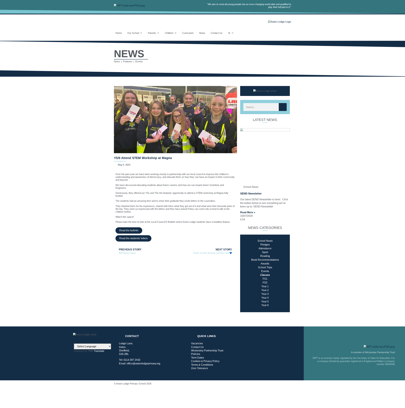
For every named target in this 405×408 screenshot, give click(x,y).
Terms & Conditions (202, 364)
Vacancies (197, 343)
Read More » (247, 212)
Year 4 (265, 297)
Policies (195, 354)
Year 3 (265, 294)
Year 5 (265, 301)
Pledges (265, 244)
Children (169, 33)
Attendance (265, 248)
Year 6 (265, 305)
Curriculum (188, 33)
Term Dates (197, 357)
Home (118, 33)
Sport (265, 252)
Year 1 (265, 286)
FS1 (265, 278)
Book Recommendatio (263, 259)
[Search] (230, 33)
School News (265, 240)
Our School (133, 33)
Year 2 (265, 290)
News (202, 33)
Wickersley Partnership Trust (207, 350)
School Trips (265, 267)
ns (277, 259)
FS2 (265, 282)
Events (265, 271)
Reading (265, 256)
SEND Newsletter (251, 193)
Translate (99, 351)
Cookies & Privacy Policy (205, 361)
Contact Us (216, 33)
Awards (265, 263)
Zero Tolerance (199, 368)
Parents (152, 33)
